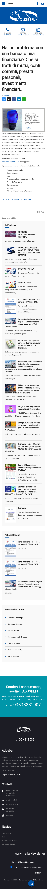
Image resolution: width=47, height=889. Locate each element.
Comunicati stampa (15, 617)
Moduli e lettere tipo (15, 650)
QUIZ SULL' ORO (24, 283)
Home (10, 3)
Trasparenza (6, 833)
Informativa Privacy (36, 867)
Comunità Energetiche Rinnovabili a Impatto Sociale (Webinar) (29, 467)
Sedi (3, 837)
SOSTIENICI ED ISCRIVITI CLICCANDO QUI (16, 199)
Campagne (8, 95)
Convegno (22, 508)
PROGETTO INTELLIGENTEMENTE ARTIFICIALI (26, 234)
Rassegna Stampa (15, 624)
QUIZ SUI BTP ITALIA (26, 269)
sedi (19, 757)
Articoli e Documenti (9, 840)
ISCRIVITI (38, 873)
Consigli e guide (14, 643)
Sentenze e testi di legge (17, 637)
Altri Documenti (14, 656)
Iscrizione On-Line (8, 844)
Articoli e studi (13, 630)
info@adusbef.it (12, 800)
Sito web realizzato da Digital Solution (31, 880)
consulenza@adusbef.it (10, 161)
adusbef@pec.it (12, 804)
